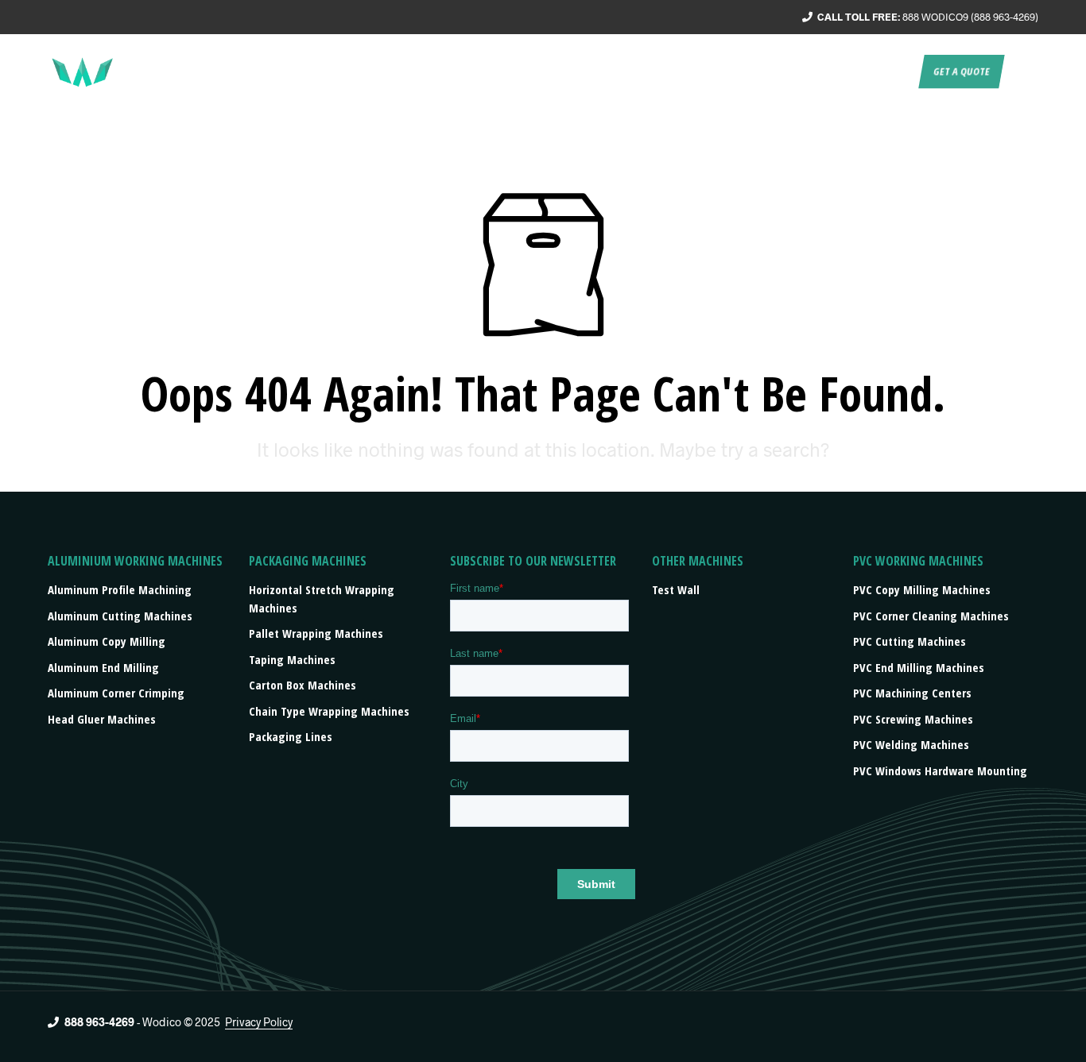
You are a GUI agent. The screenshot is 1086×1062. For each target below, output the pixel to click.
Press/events (809, 71)
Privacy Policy (259, 1022)
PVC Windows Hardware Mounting (940, 770)
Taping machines (292, 659)
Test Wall (676, 589)
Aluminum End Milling (103, 667)
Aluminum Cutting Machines (120, 616)
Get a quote (961, 71)
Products (719, 71)
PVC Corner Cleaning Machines (931, 616)
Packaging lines (290, 736)
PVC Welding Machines (911, 744)
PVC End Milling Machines (918, 667)
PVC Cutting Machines (909, 641)
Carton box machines (302, 685)
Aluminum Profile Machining (120, 589)
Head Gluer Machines (102, 719)
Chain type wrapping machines (329, 711)
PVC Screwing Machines (913, 719)
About (528, 71)
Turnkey (649, 71)
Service (586, 71)
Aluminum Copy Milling (106, 641)
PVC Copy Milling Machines (922, 589)
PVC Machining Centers (912, 693)
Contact (886, 71)
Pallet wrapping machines (316, 633)
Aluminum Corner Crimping (116, 693)
